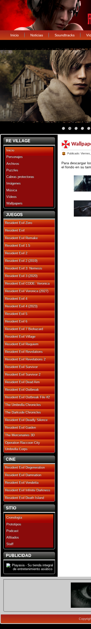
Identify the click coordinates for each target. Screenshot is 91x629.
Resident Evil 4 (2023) (21, 306)
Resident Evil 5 (16, 314)
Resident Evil (15, 230)
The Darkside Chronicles (23, 412)
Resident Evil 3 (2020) (21, 276)
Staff (9, 544)
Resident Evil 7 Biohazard (24, 329)
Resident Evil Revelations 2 (25, 359)
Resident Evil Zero (18, 223)
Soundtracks (65, 35)
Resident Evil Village (20, 336)
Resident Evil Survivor (21, 367)
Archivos (12, 164)
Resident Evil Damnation (23, 475)
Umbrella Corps (16, 449)
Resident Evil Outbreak (22, 389)
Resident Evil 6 (16, 321)
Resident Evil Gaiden (20, 427)
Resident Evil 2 (16, 253)
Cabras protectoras (20, 177)
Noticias (36, 35)
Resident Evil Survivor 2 (22, 374)
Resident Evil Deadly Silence (26, 420)
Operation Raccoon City (22, 443)
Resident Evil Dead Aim (22, 382)
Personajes (14, 157)
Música (11, 190)
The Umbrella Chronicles (23, 405)
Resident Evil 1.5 (17, 245)
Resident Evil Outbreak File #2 (27, 397)
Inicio (14, 35)
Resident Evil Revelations (24, 352)
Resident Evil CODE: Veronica (27, 283)
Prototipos (13, 524)
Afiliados (12, 537)
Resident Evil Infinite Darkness (27, 490)
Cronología (14, 517)
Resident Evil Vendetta (21, 482)
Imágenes (13, 183)
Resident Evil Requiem (21, 344)
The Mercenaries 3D (20, 435)
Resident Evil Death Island (24, 498)
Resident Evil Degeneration (25, 467)
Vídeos (11, 197)
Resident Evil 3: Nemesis (23, 268)
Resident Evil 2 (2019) (21, 261)
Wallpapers (14, 203)
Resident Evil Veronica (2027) (26, 291)
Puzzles (12, 170)
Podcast (12, 531)
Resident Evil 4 (16, 298)
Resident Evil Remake (21, 238)
